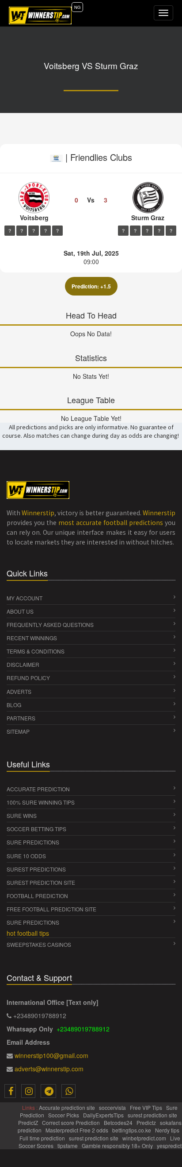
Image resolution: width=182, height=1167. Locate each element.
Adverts (19, 691)
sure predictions (33, 842)
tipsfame (68, 1145)
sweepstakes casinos (39, 944)
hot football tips (28, 933)
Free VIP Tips (146, 1107)
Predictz (146, 1122)
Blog (14, 704)
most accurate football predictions (110, 522)
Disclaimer (23, 664)
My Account (24, 598)
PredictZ (28, 1122)
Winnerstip (38, 512)
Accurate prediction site (67, 1107)
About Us (20, 611)
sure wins (22, 815)
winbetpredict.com (144, 1138)
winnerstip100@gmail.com (51, 1055)
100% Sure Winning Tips (41, 802)
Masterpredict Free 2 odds (78, 1130)
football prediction (37, 895)
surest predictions (36, 869)
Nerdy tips (168, 1130)
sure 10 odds (26, 856)
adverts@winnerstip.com (49, 1068)
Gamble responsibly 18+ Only (118, 1145)
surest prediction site (41, 882)
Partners (21, 718)
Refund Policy (28, 677)
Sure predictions (33, 922)
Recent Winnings (32, 638)
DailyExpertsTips (104, 1115)
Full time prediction (42, 1138)
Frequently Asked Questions (50, 624)
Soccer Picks (64, 1115)
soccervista (113, 1107)
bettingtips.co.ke (132, 1130)
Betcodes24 (119, 1122)
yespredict (169, 1145)
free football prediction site (51, 909)
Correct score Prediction (71, 1122)
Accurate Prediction (38, 789)
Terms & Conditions (35, 651)
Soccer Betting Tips (36, 828)
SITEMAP (18, 731)
